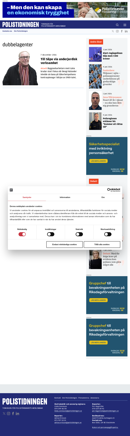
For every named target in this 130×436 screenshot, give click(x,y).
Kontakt (57, 398)
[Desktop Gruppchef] (106, 295)
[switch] (50, 234)
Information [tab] (65, 197)
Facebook (121, 31)
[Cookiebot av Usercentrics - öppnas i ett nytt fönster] (109, 190)
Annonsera (95, 398)
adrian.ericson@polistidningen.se (68, 423)
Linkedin (126, 31)
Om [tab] (103, 197)
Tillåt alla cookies (102, 244)
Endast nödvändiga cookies (64, 244)
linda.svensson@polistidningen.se (68, 411)
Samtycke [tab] (27, 197)
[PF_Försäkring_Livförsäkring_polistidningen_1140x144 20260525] (65, 10)
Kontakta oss (7, 31)
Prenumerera (83, 398)
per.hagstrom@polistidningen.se (105, 411)
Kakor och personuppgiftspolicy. (105, 427)
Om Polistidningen (21, 31)
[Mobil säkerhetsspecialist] (106, 156)
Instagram (117, 31)
